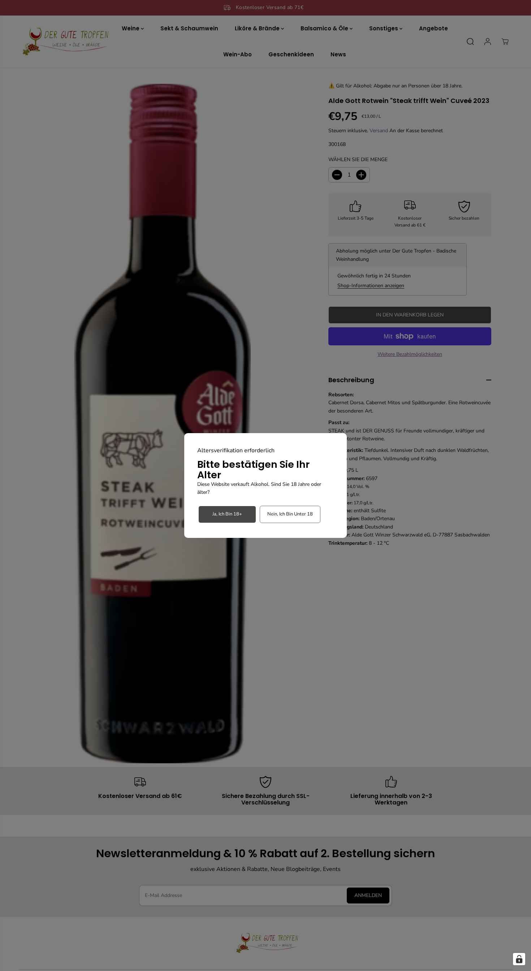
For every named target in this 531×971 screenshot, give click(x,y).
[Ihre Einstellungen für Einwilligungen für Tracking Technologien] (519, 959)
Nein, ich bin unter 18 (290, 514)
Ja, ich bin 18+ (227, 514)
